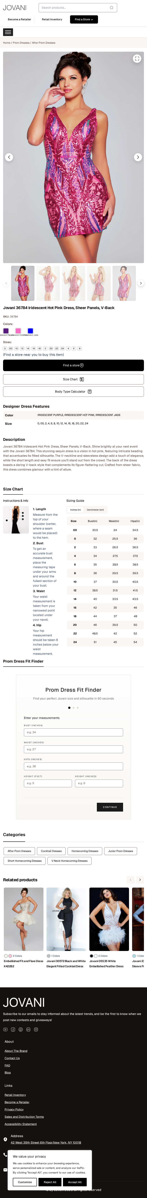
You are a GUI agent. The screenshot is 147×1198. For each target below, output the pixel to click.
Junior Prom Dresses (120, 851)
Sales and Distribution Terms (24, 1117)
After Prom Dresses (43, 42)
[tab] (73, 489)
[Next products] (140, 880)
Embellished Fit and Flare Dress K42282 (23, 963)
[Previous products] (130, 880)
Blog (8, 1072)
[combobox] (78, 7)
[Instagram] (36, 1029)
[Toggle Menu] (8, 32)
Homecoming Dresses (85, 851)
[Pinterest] (20, 1029)
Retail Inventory (15, 1095)
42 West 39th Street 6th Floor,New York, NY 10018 (46, 1143)
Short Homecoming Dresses (25, 860)
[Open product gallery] (137, 58)
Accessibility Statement (21, 1124)
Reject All (50, 1182)
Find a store (71, 365)
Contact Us (12, 1058)
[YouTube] (5, 1029)
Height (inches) (86, 776)
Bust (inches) (33, 725)
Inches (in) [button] (75, 509)
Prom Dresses (21, 42)
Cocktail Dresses (51, 851)
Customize (25, 1182)
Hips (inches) (33, 759)
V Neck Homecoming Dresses (69, 860)
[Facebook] (13, 1029)
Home (6, 42)
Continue (110, 807)
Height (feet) (33, 776)
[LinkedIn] (28, 1029)
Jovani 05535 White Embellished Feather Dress (106, 963)
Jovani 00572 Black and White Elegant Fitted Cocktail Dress (66, 963)
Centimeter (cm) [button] (95, 509)
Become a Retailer (17, 1102)
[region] (50, 1170)
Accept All (75, 1182)
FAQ (7, 1065)
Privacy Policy (14, 1109)
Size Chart (70, 379)
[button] (9, 157)
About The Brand (16, 1051)
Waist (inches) (34, 742)
